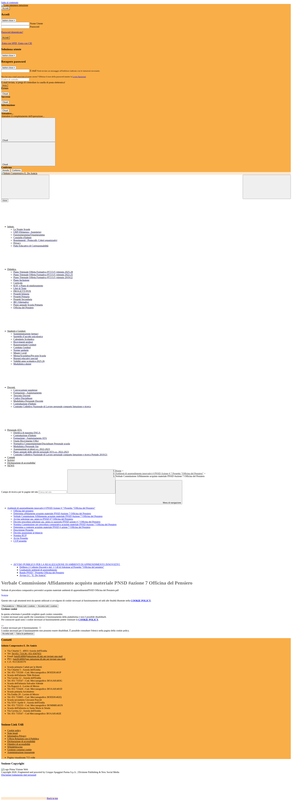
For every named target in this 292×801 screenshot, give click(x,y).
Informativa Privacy (16, 736)
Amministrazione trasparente (21, 752)
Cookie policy (14, 730)
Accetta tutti (47, 606)
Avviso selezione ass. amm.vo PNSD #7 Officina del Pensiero (43, 519)
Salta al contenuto (9, 2)
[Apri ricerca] (267, 187)
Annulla (5, 170)
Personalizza (8, 606)
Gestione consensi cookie (19, 749)
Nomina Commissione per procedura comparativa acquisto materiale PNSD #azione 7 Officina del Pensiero (64, 524)
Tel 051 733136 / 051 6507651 (26, 653)
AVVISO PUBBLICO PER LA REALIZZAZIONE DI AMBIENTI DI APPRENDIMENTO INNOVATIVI (66, 564)
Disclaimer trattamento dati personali (18, 775)
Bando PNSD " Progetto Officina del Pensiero (41, 572)
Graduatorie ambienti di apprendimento (38, 570)
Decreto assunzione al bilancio (28, 532)
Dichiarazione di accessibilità (21, 741)
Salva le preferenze (24, 633)
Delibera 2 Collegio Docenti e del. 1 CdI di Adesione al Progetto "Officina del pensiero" (61, 567)
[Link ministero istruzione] (14, 5)
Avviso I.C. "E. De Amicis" (32, 575)
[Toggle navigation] (25, 187)
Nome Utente (36, 23)
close (4, 200)
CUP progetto (20, 541)
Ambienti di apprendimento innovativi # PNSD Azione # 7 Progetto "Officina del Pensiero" (159, 473)
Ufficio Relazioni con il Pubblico (23, 738)
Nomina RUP (20, 535)
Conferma (16, 170)
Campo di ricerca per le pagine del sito (19, 492)
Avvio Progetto (20, 538)
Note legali (12, 733)
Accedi (5, 8)
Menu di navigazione (171, 503)
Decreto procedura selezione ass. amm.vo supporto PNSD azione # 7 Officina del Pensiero (56, 521)
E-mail (33, 70)
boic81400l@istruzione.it (38, 656)
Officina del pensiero (23, 510)
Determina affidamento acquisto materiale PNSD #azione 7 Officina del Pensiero (52, 513)
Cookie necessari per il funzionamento (19, 628)
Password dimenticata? (12, 32)
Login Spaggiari (79, 77)
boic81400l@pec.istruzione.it (39, 659)
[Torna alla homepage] (146, 173)
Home (118, 470)
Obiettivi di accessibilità (18, 744)
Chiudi (5, 94)
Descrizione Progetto (23, 530)
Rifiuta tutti (26, 606)
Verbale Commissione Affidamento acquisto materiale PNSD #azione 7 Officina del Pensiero (58, 516)
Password (34, 26)
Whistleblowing (15, 747)
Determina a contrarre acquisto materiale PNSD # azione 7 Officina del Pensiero (51, 527)
